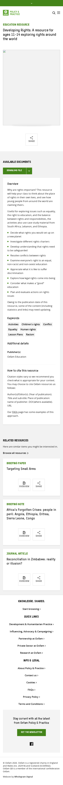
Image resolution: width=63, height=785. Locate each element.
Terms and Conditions (30, 704)
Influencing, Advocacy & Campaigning (31, 631)
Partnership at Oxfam (31, 638)
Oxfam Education (16, 356)
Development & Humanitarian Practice (30, 624)
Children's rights (31, 324)
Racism (30, 334)
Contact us (31, 675)
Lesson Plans (15, 334)
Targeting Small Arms (21, 469)
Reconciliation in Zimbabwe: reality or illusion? (31, 562)
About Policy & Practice (31, 668)
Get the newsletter (31, 732)
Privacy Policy (30, 697)
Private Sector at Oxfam (30, 645)
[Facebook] (31, 743)
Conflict (47, 324)
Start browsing (31, 609)
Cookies (30, 682)
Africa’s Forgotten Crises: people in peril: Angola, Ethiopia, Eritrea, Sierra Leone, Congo (31, 515)
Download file (14, 170)
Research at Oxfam (30, 653)
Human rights (28, 329)
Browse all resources (14, 453)
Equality (12, 329)
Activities (13, 324)
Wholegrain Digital (23, 776)
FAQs (15, 412)
